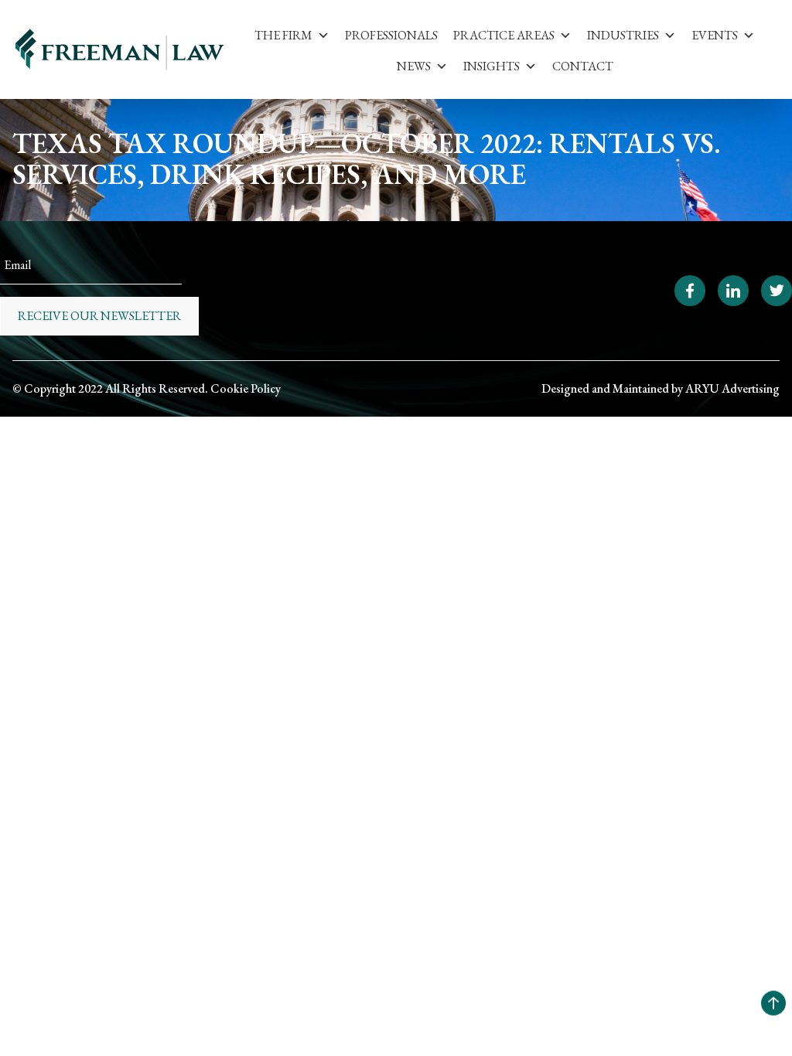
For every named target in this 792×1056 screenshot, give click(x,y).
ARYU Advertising (732, 388)
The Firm (283, 35)
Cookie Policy (245, 388)
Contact (582, 66)
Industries (623, 35)
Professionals (391, 35)
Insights (491, 66)
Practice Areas (504, 35)
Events (714, 35)
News (414, 66)
